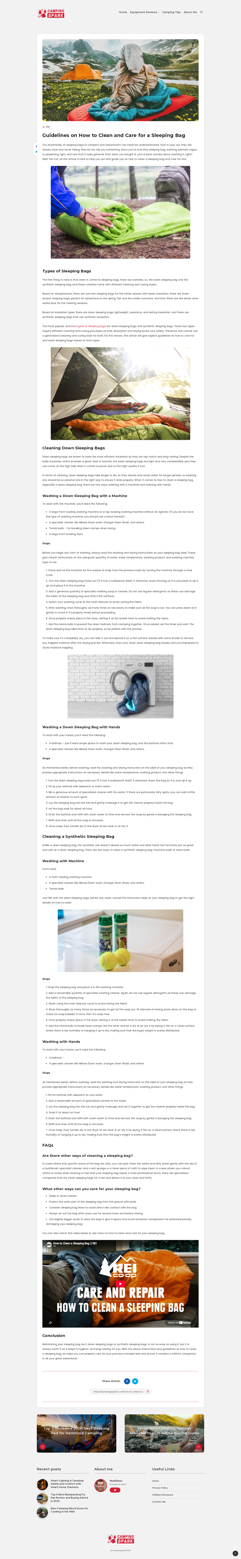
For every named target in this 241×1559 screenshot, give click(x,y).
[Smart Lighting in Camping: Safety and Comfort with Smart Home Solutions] (42, 1484)
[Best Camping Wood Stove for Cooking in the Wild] (42, 1512)
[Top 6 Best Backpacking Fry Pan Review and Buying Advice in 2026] (42, 1498)
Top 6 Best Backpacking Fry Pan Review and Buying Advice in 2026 (69, 1497)
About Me (190, 12)
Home (123, 12)
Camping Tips (171, 12)
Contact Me (159, 1501)
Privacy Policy (160, 1487)
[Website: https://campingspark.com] (115, 1490)
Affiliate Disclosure (162, 1494)
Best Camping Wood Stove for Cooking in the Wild (69, 1510)
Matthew (116, 1480)
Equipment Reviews (143, 12)
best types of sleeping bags (88, 326)
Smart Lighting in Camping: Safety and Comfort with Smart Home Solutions (67, 1483)
